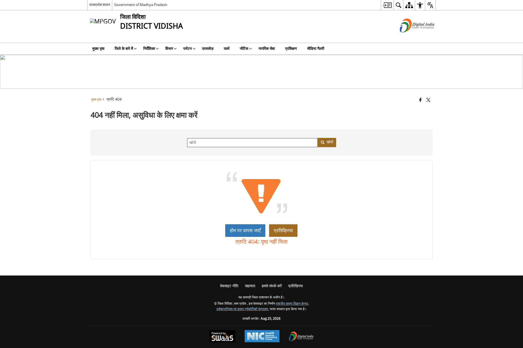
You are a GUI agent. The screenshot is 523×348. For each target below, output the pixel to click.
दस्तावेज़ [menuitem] (208, 49)
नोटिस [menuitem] (244, 49)
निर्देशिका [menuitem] (149, 49)
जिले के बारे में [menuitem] (124, 49)
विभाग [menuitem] (169, 49)
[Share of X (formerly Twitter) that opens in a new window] (428, 100)
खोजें (330, 142)
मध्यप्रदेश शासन (99, 4)
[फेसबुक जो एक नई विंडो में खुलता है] (420, 100)
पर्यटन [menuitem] (187, 49)
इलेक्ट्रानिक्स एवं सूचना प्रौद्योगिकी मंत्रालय (242, 309)
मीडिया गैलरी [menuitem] (315, 49)
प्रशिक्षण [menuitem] (291, 49)
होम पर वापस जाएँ (245, 230)
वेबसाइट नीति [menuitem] (229, 286)
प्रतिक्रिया (283, 230)
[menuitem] (387, 5)
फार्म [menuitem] (226, 49)
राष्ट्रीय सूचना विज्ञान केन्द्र (292, 303)
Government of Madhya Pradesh (140, 4)
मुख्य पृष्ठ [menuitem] (98, 49)
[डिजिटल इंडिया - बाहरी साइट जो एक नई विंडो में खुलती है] (410, 37)
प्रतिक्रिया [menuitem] (295, 286)
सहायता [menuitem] (250, 286)
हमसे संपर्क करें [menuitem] (272, 286)
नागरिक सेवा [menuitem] (267, 49)
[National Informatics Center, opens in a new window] (262, 337)
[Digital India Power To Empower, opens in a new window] (301, 337)
